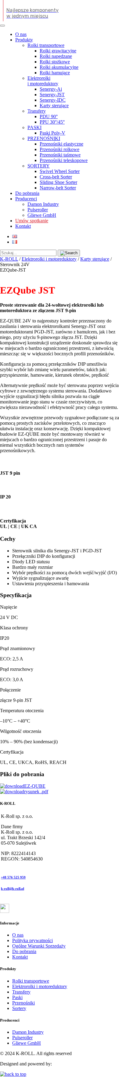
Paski (17, 997)
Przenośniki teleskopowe (64, 160)
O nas (21, 34)
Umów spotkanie (31, 220)
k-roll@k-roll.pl (12, 888)
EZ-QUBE (34, 786)
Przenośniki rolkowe (59, 149)
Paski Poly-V (52, 133)
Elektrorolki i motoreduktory (42, 81)
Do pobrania (27, 193)
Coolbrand (63, 1063)
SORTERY (38, 165)
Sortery (19, 1008)
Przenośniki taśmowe (60, 154)
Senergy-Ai (51, 89)
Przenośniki (23, 1002)
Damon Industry (43, 204)
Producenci (26, 198)
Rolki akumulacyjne (59, 67)
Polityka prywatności (32, 940)
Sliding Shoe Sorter (58, 182)
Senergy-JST (52, 94)
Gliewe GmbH (41, 215)
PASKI (34, 127)
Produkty (24, 39)
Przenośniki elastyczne (61, 143)
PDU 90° (49, 116)
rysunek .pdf (36, 791)
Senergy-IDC (53, 100)
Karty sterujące (54, 105)
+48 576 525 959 (13, 877)
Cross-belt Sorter (56, 176)
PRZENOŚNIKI (43, 138)
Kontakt (23, 226)
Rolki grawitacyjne (58, 50)
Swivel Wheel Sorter (60, 171)
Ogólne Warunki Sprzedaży (39, 946)
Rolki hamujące (55, 72)
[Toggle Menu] (2, 25)
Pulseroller (37, 209)
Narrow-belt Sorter (58, 187)
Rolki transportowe (45, 45)
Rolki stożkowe (55, 61)
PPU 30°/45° (52, 122)
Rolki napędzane (56, 56)
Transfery (36, 111)
